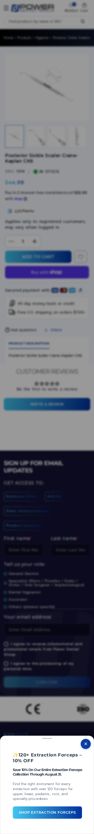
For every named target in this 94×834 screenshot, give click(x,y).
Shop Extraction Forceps (47, 812)
